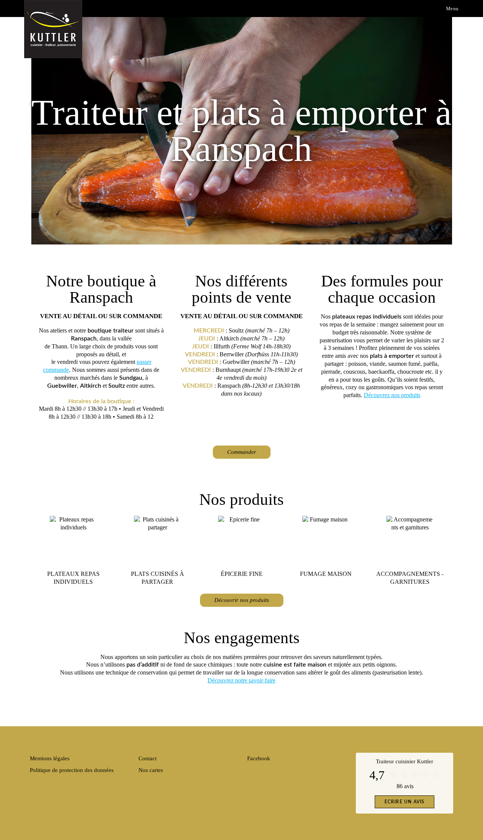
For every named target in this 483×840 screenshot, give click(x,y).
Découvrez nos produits (392, 395)
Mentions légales (49, 758)
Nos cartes (150, 770)
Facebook (258, 758)
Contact (147, 758)
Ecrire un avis (405, 802)
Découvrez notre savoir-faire (241, 680)
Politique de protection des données (72, 770)
